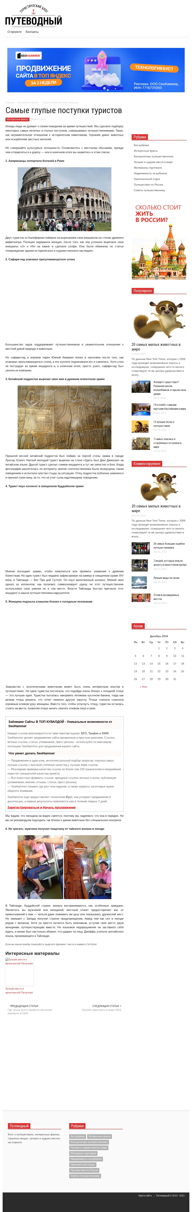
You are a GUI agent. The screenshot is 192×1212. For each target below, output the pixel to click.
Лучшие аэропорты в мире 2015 (101, 1009)
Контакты (32, 31)
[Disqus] (64, 1062)
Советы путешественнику (149, 190)
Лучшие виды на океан (166, 578)
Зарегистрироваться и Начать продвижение (42, 807)
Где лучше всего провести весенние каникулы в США (30, 1011)
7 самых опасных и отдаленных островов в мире (168, 443)
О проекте (15, 31)
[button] (182, 31)
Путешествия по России (148, 184)
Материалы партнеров (148, 167)
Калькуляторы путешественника (153, 156)
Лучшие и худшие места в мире (153, 162)
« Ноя (143, 686)
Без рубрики (141, 145)
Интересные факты (17, 119)
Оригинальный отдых (147, 178)
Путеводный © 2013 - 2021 (170, 1195)
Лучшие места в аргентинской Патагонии (19, 990)
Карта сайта (145, 1195)
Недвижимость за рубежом (150, 173)
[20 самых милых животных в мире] (159, 319)
